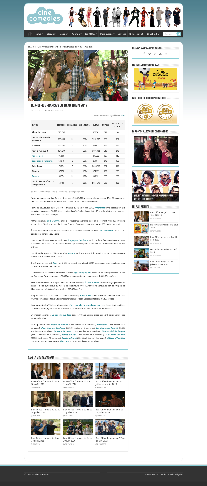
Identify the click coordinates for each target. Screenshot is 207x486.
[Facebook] (144, 54)
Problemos (37, 156)
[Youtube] (160, 54)
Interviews (51, 33)
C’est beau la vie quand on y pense (86, 305)
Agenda (76, 33)
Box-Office (90, 33)
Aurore (35, 176)
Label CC (154, 33)
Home (30, 33)
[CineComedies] (45, 15)
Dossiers (64, 33)
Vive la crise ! (53, 221)
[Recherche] (179, 34)
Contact (121, 33)
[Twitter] (149, 54)
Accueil (33, 47)
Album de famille (59, 324)
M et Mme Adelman (115, 335)
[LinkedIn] (155, 54)
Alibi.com (64, 341)
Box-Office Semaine (47, 47)
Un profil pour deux (62, 315)
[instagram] (166, 54)
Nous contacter (151, 474)
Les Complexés (106, 230)
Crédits (163, 474)
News (38, 33)
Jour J (55, 263)
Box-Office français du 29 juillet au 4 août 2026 (108, 383)
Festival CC (138, 33)
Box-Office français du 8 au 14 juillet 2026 (109, 411)
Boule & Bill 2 (86, 295)
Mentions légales (175, 474)
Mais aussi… (106, 33)
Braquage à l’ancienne (42, 161)
